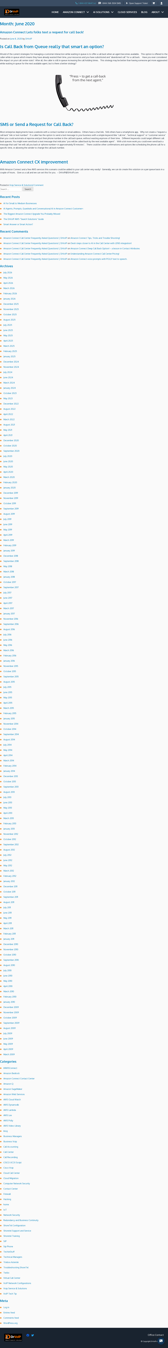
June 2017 (7, 598)
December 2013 (10, 776)
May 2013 (7, 807)
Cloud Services (127, 12)
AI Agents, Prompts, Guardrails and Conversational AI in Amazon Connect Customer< (43, 208)
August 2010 (9, 965)
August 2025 (9, 319)
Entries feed (9, 1312)
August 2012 (9, 849)
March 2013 (8, 818)
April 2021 (7, 435)
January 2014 (9, 771)
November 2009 (11, 1012)
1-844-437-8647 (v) (87, 3)
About (156, 12)
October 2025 (10, 314)
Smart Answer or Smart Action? (18, 224)
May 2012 (7, 865)
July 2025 (7, 325)
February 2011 (9, 933)
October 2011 (9, 891)
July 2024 (7, 372)
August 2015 (9, 681)
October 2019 (9, 503)
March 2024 (9, 382)
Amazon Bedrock (11, 1073)
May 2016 (7, 645)
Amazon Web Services (14, 1094)
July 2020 (7, 456)
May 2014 (7, 750)
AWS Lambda (9, 1110)
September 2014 (11, 734)
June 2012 (7, 860)
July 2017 (7, 592)
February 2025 (10, 351)
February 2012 (9, 876)
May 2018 (7, 566)
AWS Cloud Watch (12, 1099)
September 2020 (11, 451)
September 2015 (11, 676)
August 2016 (9, 629)
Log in (6, 1307)
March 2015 (8, 708)
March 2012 (8, 870)
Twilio (6, 1272)
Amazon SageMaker (12, 1089)
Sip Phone (8, 1246)
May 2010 (7, 981)
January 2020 (9, 487)
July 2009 (7, 1033)
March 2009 (9, 1054)
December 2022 (11, 403)
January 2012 (9, 881)
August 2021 (9, 424)
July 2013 (7, 797)
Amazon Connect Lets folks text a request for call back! (42, 32)
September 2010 (11, 960)
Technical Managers (12, 1257)
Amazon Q (8, 1083)
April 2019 (7, 535)
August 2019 (9, 514)
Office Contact (156, 1334)
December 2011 (10, 886)
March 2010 (8, 991)
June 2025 (8, 330)
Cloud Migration (11, 1178)
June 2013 (7, 802)
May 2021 (7, 430)
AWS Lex (7, 1115)
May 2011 (7, 918)
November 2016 (10, 619)
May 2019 (7, 529)
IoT (5, 1209)
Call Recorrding (10, 1157)
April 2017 (7, 603)
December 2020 (11, 440)
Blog (144, 12)
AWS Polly (8, 1120)
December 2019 (10, 493)
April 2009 (8, 1049)
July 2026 (7, 272)
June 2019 (7, 524)
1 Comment (38, 185)
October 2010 (9, 954)
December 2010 (10, 944)
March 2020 (9, 477)
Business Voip (10, 1141)
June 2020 (8, 461)
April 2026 (8, 283)
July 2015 (7, 687)
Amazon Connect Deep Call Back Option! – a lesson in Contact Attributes (105, 248)
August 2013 (9, 792)
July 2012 (7, 855)
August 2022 (9, 409)
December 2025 (11, 304)
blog (5, 1131)
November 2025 (11, 309)
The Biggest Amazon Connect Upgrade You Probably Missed (31, 214)
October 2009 (10, 1017)
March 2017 (8, 608)
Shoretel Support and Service (17, 1230)
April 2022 (8, 414)
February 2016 (9, 655)
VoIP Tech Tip (10, 1293)
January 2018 (9, 577)
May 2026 (8, 277)
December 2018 (10, 556)
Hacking (7, 1199)
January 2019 (9, 550)
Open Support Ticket (138, 3)
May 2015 (7, 697)
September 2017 (11, 587)
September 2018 (11, 561)
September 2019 (11, 508)
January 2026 (9, 298)
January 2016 (9, 661)
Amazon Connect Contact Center (19, 1078)
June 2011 (7, 912)
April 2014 (7, 755)
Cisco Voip (8, 1167)
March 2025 (9, 346)
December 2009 (11, 1007)
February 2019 (9, 545)
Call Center (8, 1152)
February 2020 (10, 482)
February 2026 (10, 293)
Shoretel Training (11, 1236)
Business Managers (12, 1136)
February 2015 (9, 713)
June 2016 (7, 640)
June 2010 (7, 975)
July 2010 (7, 970)
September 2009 (11, 1023)
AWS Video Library (12, 1125)
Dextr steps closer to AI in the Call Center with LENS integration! (101, 243)
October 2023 (10, 393)
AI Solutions (101, 12)
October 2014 (9, 729)
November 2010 (10, 949)
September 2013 (11, 786)
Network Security (11, 1215)
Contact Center (10, 1188)
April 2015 (7, 702)
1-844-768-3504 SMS (111, 3)
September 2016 (11, 624)
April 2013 (7, 813)
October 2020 (10, 445)
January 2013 (9, 828)
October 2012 (9, 839)
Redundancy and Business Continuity (20, 1220)
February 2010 (9, 996)
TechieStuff (8, 1251)
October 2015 (9, 671)
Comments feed (11, 1318)
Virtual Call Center (11, 1278)
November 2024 (11, 367)
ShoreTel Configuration (14, 1225)
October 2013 (9, 781)
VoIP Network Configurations (17, 1283)
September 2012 (11, 844)
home (6, 1204)
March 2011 (8, 928)
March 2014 (8, 760)
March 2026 (9, 288)
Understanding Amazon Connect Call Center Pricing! (95, 253)
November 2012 (10, 834)
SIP (5, 1241)
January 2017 (9, 613)
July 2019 (7, 519)
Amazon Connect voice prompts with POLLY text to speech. (99, 259)
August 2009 (9, 1028)
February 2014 (9, 765)
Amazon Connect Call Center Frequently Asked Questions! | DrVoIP (35, 238)
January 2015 (9, 718)
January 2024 (9, 388)
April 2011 (7, 923)
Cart (154, 3)
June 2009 (8, 1038)
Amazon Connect (74, 12)
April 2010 (7, 986)
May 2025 (8, 335)
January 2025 (9, 356)
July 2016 (7, 634)
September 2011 (10, 897)
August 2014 (9, 739)
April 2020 (8, 472)
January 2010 (9, 1002)
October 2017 (9, 582)
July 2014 (7, 744)
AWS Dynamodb (11, 1104)
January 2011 (8, 939)
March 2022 (9, 419)
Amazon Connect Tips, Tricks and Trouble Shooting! (95, 238)
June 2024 (8, 377)
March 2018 (8, 571)
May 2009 (8, 1044)
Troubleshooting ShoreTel (15, 1267)
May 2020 (8, 466)
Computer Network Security (16, 1183)
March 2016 (8, 650)
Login (162, 3)
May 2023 (8, 398)
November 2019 (10, 498)
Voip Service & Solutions (21, 185)
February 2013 (9, 823)
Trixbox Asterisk (11, 1262)
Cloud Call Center (11, 1173)
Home (55, 12)
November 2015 (10, 666)
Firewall (7, 1194)
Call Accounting (10, 1146)
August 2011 (8, 902)
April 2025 (8, 340)
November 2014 (10, 723)
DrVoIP (28, 38)
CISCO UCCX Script (12, 1162)
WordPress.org (10, 1323)
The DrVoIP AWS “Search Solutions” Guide (23, 219)
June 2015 (7, 692)
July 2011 (7, 907)
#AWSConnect (10, 1068)
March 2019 (8, 540)
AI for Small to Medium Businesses (20, 203)
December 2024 (11, 361)
